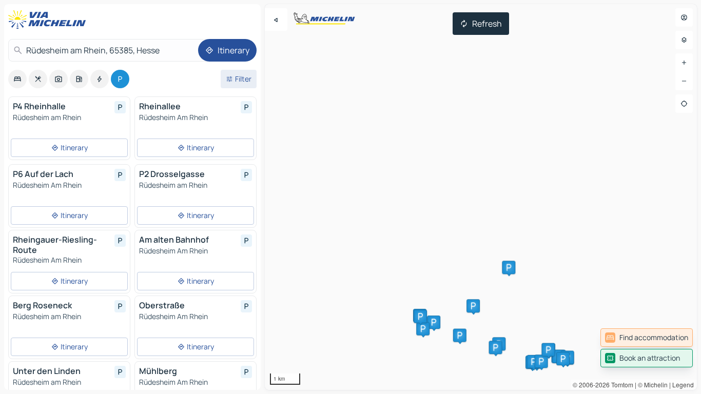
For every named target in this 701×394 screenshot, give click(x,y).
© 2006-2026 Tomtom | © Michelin (620, 384)
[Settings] (684, 40)
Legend (683, 384)
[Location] (684, 103)
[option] (17, 79)
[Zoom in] (684, 62)
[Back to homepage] (49, 19)
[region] (481, 197)
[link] (646, 337)
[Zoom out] (684, 81)
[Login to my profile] (684, 17)
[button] (433, 322)
